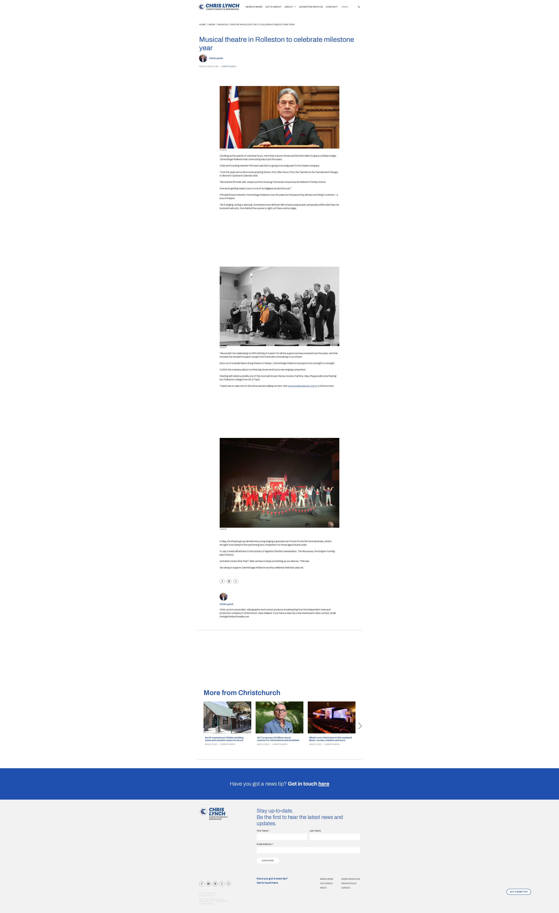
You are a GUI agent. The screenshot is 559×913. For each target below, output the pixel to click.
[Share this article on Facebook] (222, 581)
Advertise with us (350, 879)
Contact (332, 7)
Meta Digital (208, 904)
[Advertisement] (279, 233)
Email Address (265, 844)
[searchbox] (351, 7)
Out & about (326, 883)
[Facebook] (201, 883)
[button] (359, 7)
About (289, 7)
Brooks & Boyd (215, 899)
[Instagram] (228, 883)
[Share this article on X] (235, 581)
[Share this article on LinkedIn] (229, 581)
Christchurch (228, 66)
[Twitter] (221, 883)
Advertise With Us (311, 7)
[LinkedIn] (215, 883)
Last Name (315, 830)
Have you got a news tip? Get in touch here (272, 880)
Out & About (273, 7)
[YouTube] (208, 883)
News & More (254, 7)
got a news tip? (519, 892)
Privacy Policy (349, 883)
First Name (263, 830)
